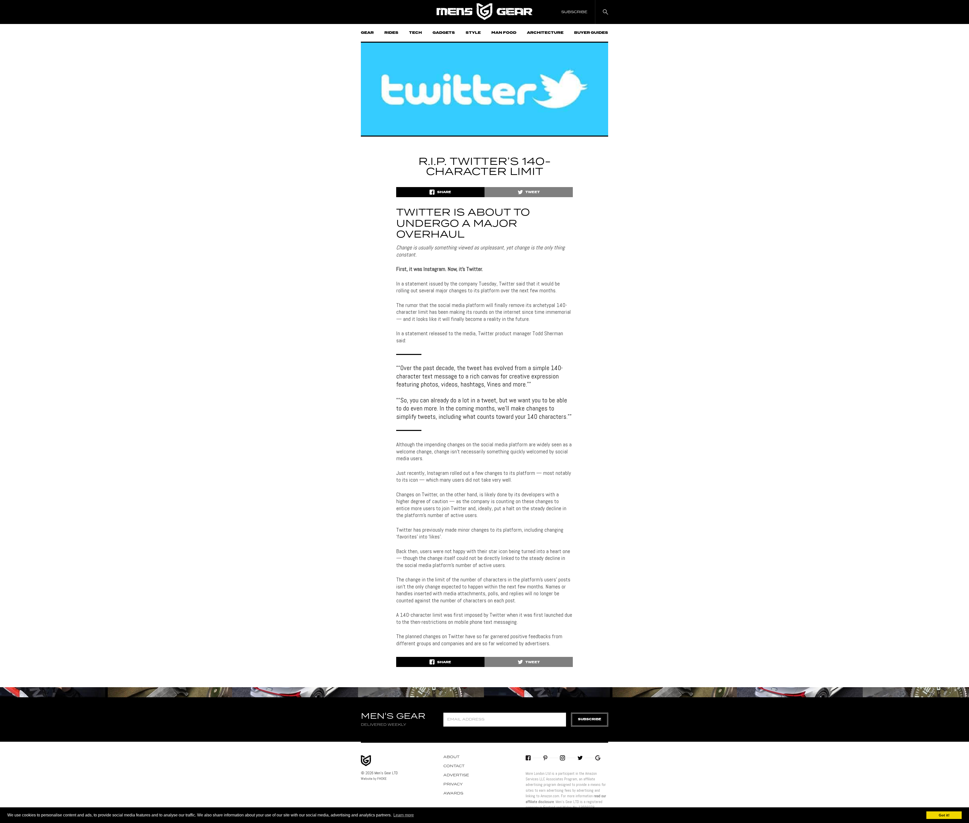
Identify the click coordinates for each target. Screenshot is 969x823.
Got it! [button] (944, 815)
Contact (454, 766)
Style (473, 33)
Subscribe (589, 719)
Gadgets (444, 33)
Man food (503, 33)
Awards (453, 793)
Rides (391, 33)
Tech (415, 33)
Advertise (456, 775)
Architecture (545, 33)
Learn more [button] (403, 815)
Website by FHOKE (374, 778)
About (451, 757)
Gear (367, 33)
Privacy (453, 784)
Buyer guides (591, 33)
